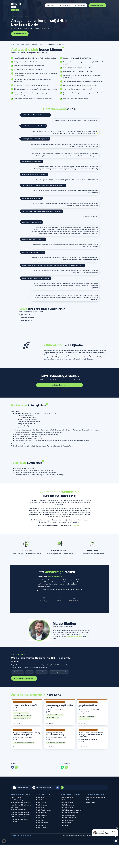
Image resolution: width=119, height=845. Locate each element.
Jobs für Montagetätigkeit (68, 815)
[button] (4, 841)
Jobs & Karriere (16, 797)
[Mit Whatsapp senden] (62, 767)
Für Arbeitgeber (80, 5)
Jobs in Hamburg (41, 812)
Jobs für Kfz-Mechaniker (68, 817)
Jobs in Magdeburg (42, 822)
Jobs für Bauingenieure (68, 805)
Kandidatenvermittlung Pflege (20, 812)
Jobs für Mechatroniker (68, 800)
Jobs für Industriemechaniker (70, 812)
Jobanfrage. (77, 525)
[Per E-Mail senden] (66, 767)
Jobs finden (50, 5)
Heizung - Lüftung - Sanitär (34, 44)
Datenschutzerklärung (55, 576)
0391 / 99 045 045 (22, 787)
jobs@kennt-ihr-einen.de (74, 636)
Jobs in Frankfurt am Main (44, 810)
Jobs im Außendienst (67, 820)
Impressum (66, 835)
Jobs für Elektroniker (67, 797)
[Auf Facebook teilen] (12, 767)
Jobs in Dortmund (41, 805)
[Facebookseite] (58, 787)
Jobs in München (41, 825)
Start (12, 44)
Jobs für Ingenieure (67, 802)
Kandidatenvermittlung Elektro (20, 802)
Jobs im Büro (65, 825)
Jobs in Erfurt (40, 807)
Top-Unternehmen (64, 5)
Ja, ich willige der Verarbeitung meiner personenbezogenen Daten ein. (60, 589)
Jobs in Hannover (41, 815)
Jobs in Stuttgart (41, 827)
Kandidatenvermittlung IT (19, 809)
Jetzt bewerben (18, 34)
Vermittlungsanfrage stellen (23, 678)
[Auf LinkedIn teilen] (16, 767)
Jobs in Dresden (41, 802)
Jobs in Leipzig (40, 820)
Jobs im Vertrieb (66, 822)
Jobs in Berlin (40, 797)
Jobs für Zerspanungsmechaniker (71, 810)
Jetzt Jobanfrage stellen (59, 376)
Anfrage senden (90, 802)
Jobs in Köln (40, 817)
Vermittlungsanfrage (17, 800)
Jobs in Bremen (41, 800)
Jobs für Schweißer (67, 807)
